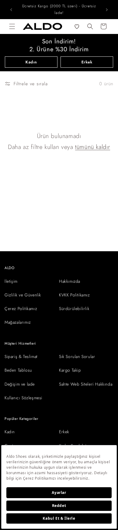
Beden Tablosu (18, 370)
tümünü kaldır (92, 147)
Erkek (87, 62)
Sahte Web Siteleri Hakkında (85, 384)
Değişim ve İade (20, 384)
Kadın (31, 62)
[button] (12, 26)
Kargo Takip (70, 370)
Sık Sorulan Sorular (77, 356)
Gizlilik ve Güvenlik (23, 295)
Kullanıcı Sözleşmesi (23, 398)
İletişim (11, 281)
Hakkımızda (69, 281)
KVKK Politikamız (74, 295)
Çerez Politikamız (21, 309)
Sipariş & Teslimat (21, 356)
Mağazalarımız (18, 322)
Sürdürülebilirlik (74, 309)
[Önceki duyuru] (11, 9)
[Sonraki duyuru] (106, 9)
